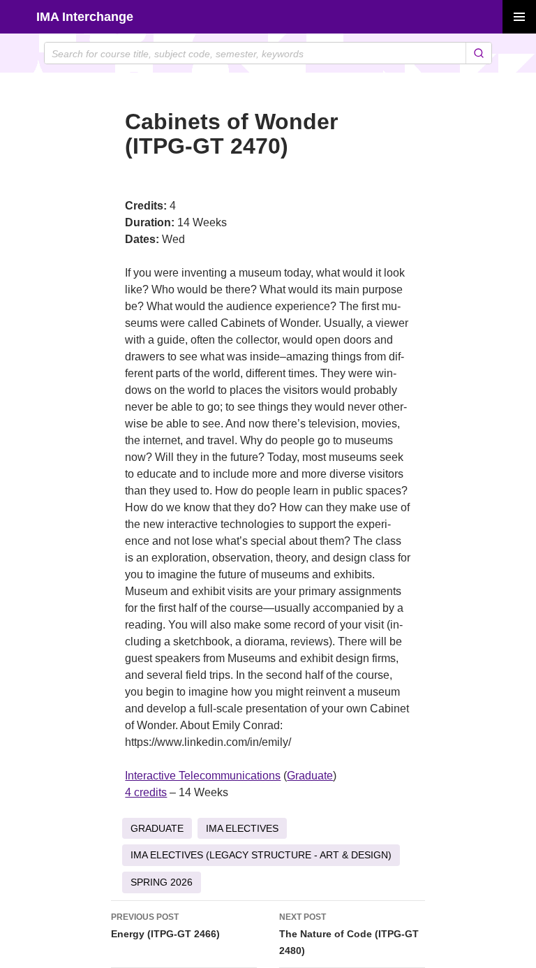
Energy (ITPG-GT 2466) (165, 925)
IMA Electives (242, 828)
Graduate (310, 776)
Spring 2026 (162, 882)
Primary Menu (519, 17)
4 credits (146, 792)
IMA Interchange (84, 17)
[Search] (478, 53)
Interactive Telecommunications (203, 776)
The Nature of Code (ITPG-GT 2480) (349, 934)
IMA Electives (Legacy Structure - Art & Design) (261, 854)
